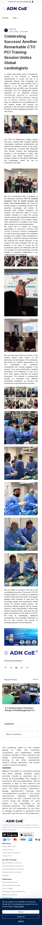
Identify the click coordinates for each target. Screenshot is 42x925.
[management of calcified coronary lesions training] (21, 693)
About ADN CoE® (9, 846)
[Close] (39, 901)
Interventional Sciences (12, 872)
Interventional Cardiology (13, 660)
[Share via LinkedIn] (16, 668)
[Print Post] (27, 668)
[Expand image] (9, 261)
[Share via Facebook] (5, 668)
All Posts (5, 18)
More (15, 18)
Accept (20, 912)
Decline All (21, 917)
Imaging (5, 875)
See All (35, 679)
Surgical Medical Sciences (13, 869)
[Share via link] (22, 668)
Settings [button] (21, 921)
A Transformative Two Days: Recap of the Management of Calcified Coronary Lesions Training (19, 709)
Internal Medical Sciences (12, 866)
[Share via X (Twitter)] (11, 668)
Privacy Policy (7, 849)
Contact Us (6, 856)
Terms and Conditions (11, 853)
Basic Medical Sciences (11, 863)
